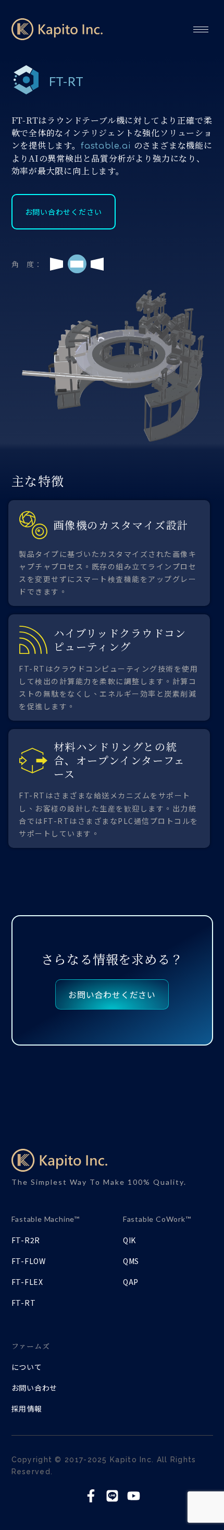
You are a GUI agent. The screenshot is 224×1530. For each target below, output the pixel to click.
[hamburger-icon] (201, 29)
